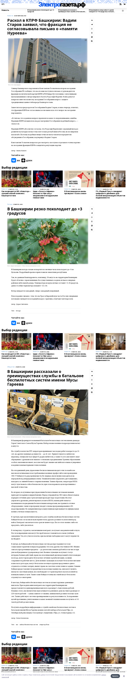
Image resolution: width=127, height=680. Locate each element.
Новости (10, 16)
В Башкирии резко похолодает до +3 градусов (40, 10)
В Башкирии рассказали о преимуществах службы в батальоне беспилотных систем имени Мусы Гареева (71, 10)
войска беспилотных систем (29, 624)
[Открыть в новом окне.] (15, 160)
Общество (11, 367)
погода (18, 311)
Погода (9, 204)
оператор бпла (44, 624)
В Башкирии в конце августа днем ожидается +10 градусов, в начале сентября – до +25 (101, 10)
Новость (5, 10)
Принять (115, 676)
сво (17, 624)
